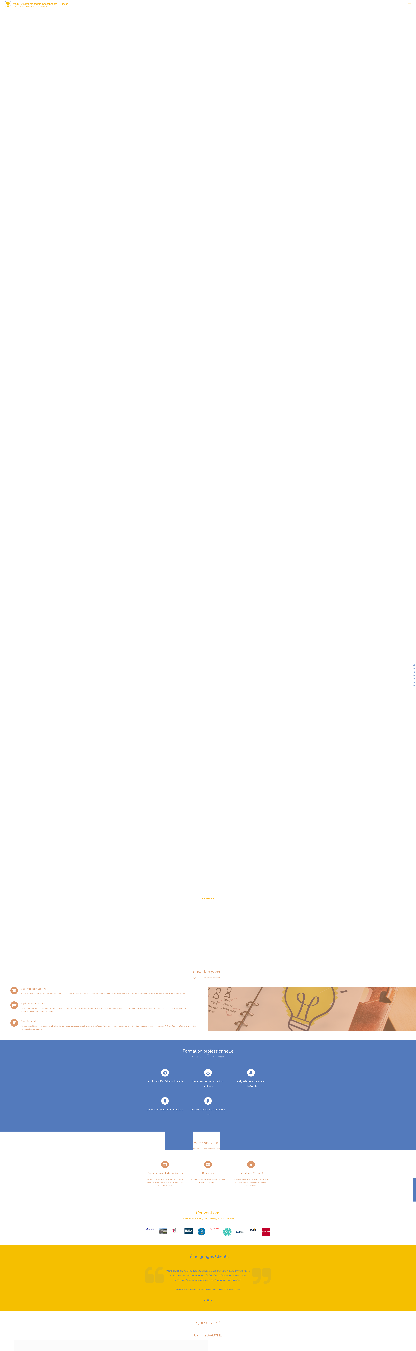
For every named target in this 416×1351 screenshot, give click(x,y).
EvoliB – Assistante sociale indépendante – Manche (40, 4)
